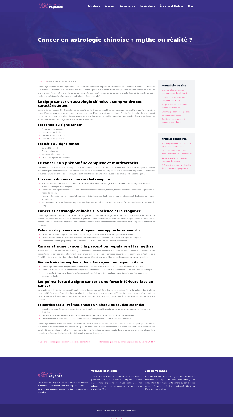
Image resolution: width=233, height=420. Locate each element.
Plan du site (116, 418)
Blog (191, 5)
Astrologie (94, 5)
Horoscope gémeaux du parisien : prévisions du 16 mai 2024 (126, 341)
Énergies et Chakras (171, 5)
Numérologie (147, 5)
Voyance (110, 5)
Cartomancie (127, 5)
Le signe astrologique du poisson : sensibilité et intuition (65, 341)
